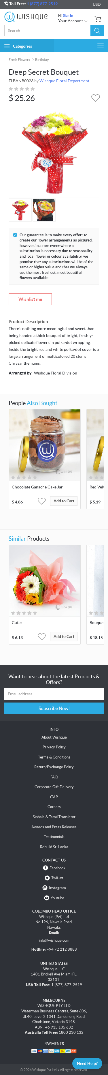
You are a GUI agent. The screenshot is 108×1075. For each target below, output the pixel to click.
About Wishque (54, 737)
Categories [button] (22, 46)
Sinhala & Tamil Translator (54, 817)
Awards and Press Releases (54, 827)
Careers (54, 807)
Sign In (68, 15)
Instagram (57, 888)
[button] (97, 30)
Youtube (57, 898)
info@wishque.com (54, 940)
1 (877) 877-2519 (42, 3)
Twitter (57, 878)
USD (97, 4)
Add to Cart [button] (64, 501)
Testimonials (54, 837)
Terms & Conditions (54, 757)
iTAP (54, 797)
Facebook (57, 868)
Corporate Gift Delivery (54, 787)
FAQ (54, 777)
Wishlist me (30, 299)
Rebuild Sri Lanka (54, 847)
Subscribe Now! (54, 708)
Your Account (71, 20)
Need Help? (87, 1063)
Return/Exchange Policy (54, 767)
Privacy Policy (54, 747)
